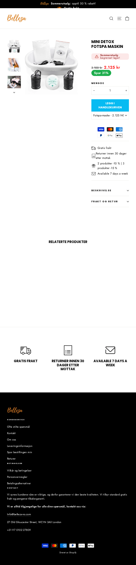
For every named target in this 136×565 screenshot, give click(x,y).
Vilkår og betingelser (19, 470)
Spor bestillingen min (19, 452)
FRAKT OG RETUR (104, 201)
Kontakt (11, 433)
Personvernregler (17, 477)
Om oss (11, 440)
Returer (11, 459)
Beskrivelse (101, 190)
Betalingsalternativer (19, 483)
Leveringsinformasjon (19, 446)
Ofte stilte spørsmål (18, 427)
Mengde (97, 83)
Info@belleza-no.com (19, 514)
